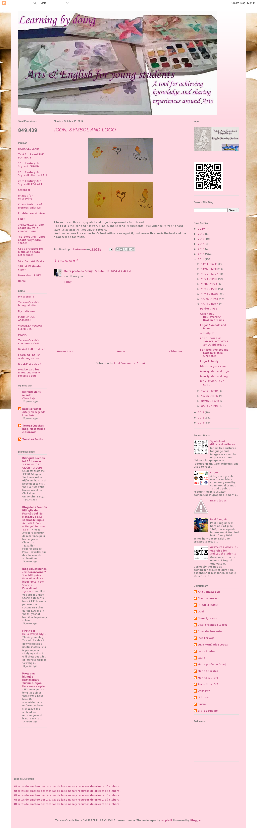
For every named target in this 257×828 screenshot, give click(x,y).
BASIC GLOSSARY (29, 148)
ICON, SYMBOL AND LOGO (212, 383)
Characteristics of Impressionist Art (30, 206)
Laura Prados (206, 651)
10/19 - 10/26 (210, 304)
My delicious (26, 311)
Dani (201, 611)
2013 (201, 412)
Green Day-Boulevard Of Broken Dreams (212, 317)
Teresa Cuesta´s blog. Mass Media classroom (33, 429)
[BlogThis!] (121, 249)
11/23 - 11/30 (209, 278)
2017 (201, 243)
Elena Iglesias (207, 618)
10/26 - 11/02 (210, 299)
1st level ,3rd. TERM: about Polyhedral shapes (31, 239)
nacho (202, 704)
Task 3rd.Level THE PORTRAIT (31, 156)
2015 (201, 254)
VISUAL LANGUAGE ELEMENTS (30, 327)
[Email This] (117, 249)
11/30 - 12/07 (209, 273)
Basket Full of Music (31, 349)
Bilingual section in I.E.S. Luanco (33, 459)
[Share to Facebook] (129, 249)
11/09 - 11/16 (209, 288)
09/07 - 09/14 (210, 400)
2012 (201, 417)
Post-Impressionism (31, 213)
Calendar (24, 189)
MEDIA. (22, 334)
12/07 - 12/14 (209, 268)
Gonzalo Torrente (210, 631)
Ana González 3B (209, 591)
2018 (201, 238)
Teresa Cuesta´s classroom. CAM (29, 342)
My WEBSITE (26, 296)
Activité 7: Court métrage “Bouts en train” (34, 526)
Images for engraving (25, 197)
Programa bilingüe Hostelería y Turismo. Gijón (32, 678)
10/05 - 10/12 (210, 395)
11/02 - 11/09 (209, 294)
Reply (68, 281)
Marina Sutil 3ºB (208, 677)
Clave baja (28, 398)
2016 (201, 249)
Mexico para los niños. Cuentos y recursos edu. (29, 372)
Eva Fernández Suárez (212, 624)
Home (121, 351)
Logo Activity (209, 361)
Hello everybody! (33, 633)
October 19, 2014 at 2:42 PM (113, 271)
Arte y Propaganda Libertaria (33, 413)
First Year (28, 630)
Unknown (204, 690)
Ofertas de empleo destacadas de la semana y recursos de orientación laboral (67, 786)
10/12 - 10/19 (209, 390)
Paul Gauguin (218, 519)
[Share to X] (125, 249)
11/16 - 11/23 (209, 283)
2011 (201, 422)
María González (208, 671)
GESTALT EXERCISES (31, 260)
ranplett (166, 820)
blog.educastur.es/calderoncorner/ (34, 570)
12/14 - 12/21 (209, 263)
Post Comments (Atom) (129, 363)
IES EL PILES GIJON (29, 363)
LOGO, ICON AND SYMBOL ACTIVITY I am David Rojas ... (214, 341)
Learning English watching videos (29, 356)
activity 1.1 (207, 333)
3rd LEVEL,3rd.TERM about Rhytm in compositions (31, 227)
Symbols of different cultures (222, 443)
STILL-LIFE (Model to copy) (31, 268)
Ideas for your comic (214, 366)
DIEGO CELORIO (208, 604)
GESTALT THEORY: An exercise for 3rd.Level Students (224, 550)
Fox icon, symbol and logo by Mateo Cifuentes (214, 352)
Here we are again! (34, 686)
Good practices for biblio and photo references (30, 251)
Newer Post (65, 351)
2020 (201, 228)
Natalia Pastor (31, 408)
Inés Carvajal (206, 637)
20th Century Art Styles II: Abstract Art (32, 173)
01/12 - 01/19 (209, 406)
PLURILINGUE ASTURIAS (26, 318)
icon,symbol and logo (214, 371)
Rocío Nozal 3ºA (208, 684)
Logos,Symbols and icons (213, 326)
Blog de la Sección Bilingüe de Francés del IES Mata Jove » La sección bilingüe (34, 513)
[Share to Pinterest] (133, 249)
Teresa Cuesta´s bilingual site (29, 304)
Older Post (176, 351)
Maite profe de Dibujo (79, 271)
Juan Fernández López (213, 644)
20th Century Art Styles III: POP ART (30, 182)
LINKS (21, 219)
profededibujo (208, 710)
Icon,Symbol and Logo (214, 376)
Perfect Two (208, 308)
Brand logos (218, 500)
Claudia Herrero (208, 598)
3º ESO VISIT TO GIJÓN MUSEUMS (32, 466)
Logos (214, 472)
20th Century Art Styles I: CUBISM (29, 165)
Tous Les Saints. (32, 439)
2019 (201, 233)
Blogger (196, 820)
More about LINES (29, 275)
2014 (201, 259)
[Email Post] (110, 249)
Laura (201, 657)
